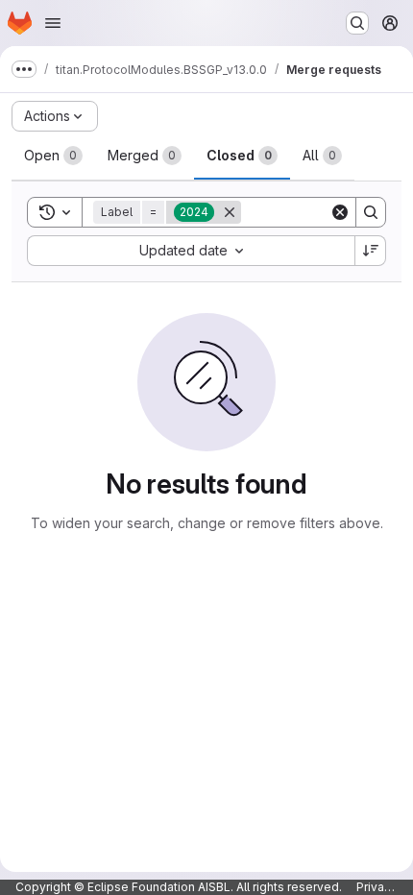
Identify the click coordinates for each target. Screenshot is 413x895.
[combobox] (190, 250)
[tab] (53, 156)
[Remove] (229, 212)
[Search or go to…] (357, 23)
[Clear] (340, 212)
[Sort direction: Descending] (370, 250)
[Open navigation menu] (52, 23)
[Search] (370, 212)
